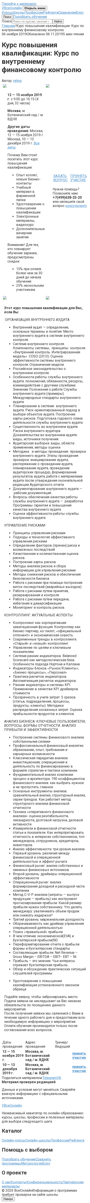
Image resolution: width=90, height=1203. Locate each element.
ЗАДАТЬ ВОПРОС (60, 178)
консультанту (76, 206)
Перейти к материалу (19, 4)
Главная (8, 26)
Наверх (8, 1199)
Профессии (33, 12)
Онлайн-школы (37, 1140)
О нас (6, 1182)
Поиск (7, 17)
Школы (18, 12)
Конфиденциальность (44, 1182)
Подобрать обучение (30, 17)
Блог (80, 12)
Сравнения (67, 12)
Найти (58, 21)
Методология (32, 1163)
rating (17, 81)
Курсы (7, 12)
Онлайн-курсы (13, 1140)
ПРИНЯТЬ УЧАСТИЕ (78, 178)
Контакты (18, 1182)
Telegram (50, 1078)
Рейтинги (50, 12)
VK (59, 1078)
